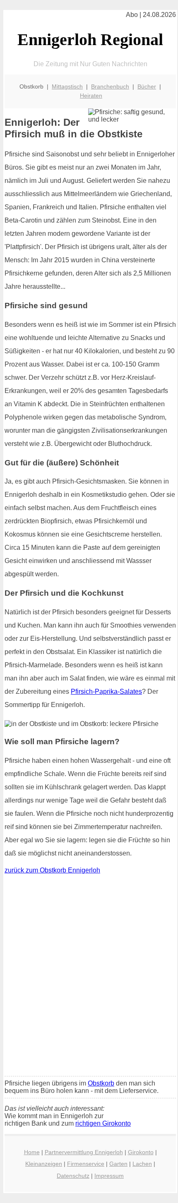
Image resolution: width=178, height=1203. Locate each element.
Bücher (146, 86)
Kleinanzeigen (43, 1163)
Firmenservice (85, 1163)
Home (32, 1152)
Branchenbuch (110, 86)
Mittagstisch (67, 86)
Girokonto (141, 1152)
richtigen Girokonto (103, 1123)
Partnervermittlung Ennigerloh (84, 1152)
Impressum (109, 1175)
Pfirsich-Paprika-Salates (106, 691)
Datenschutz (73, 1175)
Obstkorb (101, 1083)
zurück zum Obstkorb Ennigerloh (52, 870)
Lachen (142, 1163)
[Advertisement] (89, 977)
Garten (118, 1163)
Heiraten (91, 95)
